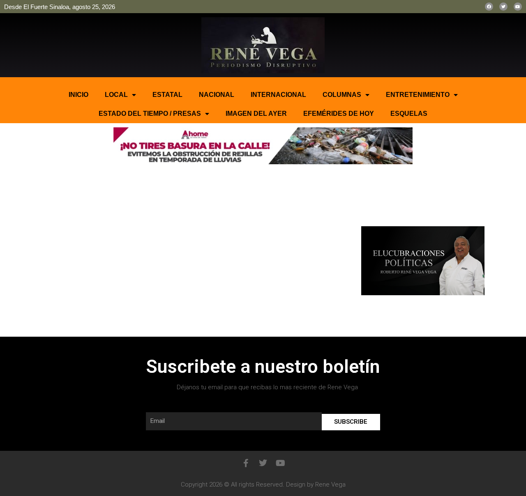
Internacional (278, 94)
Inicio (78, 94)
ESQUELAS (408, 113)
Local (116, 94)
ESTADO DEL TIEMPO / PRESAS (150, 113)
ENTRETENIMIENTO (418, 94)
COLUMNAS (342, 94)
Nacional (216, 94)
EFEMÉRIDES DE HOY (338, 113)
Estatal (167, 94)
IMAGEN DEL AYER (256, 113)
